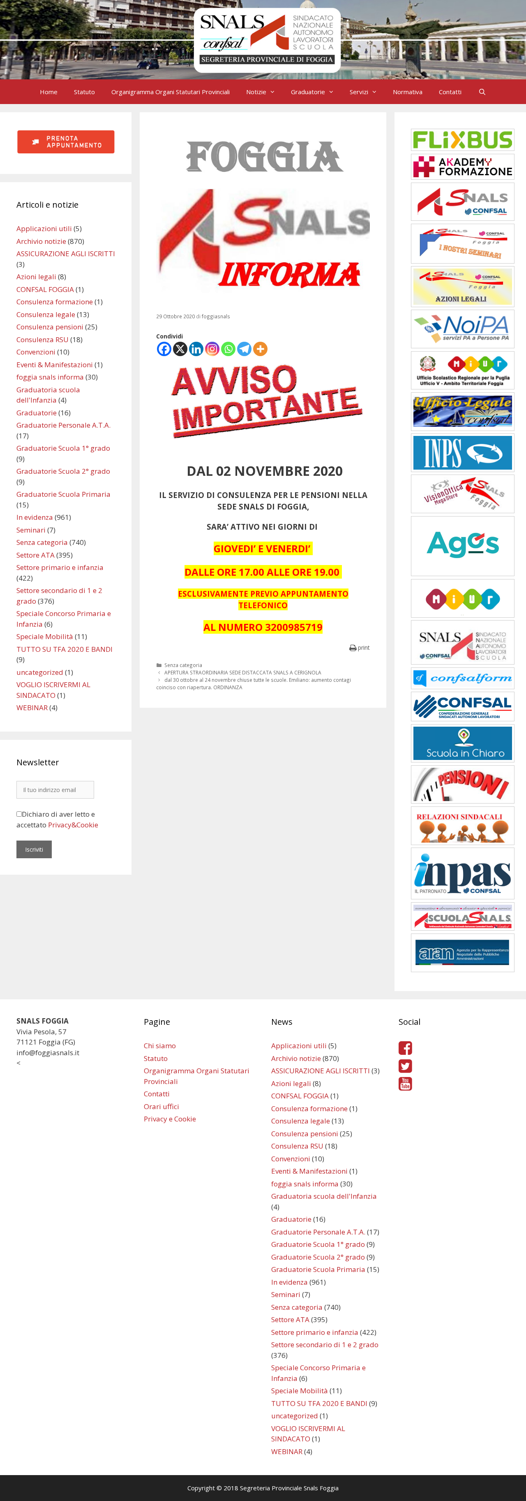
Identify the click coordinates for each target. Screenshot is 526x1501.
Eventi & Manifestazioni (54, 364)
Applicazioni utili (44, 228)
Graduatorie (308, 92)
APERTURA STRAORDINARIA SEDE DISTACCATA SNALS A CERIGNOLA (242, 672)
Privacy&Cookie (73, 824)
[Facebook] (164, 349)
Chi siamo (160, 1045)
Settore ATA (35, 555)
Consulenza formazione (54, 301)
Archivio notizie (41, 241)
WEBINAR (32, 707)
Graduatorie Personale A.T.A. (63, 425)
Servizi (359, 92)
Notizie (256, 92)
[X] (180, 349)
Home (49, 92)
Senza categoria (183, 665)
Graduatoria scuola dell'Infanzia (324, 1196)
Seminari (31, 530)
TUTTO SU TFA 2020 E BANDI (64, 649)
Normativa (407, 92)
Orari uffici (161, 1106)
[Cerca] (482, 91)
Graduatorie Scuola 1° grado (63, 448)
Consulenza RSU (42, 339)
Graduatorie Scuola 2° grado (63, 471)
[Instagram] (212, 349)
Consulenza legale (45, 314)
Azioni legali (36, 276)
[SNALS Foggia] (263, 39)
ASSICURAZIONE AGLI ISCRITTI (65, 253)
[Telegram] (244, 349)
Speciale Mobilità (44, 636)
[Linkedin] (196, 349)
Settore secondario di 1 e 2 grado (324, 1344)
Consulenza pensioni (49, 326)
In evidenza (34, 517)
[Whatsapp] (228, 349)
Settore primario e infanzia (60, 567)
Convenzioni (35, 352)
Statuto (84, 92)
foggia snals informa (50, 377)
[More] (260, 349)
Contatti (450, 92)
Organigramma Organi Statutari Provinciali (170, 92)
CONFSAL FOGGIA (45, 289)
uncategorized (39, 672)
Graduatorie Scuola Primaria (63, 494)
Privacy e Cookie (170, 1118)
